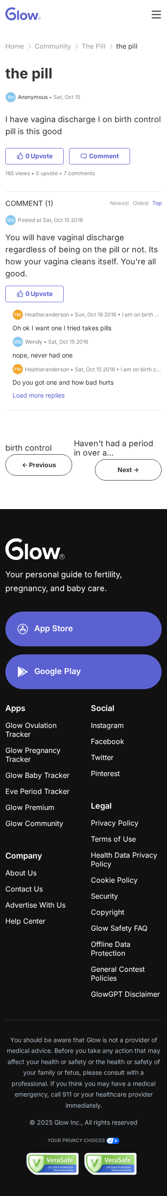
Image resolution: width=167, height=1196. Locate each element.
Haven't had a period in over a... (113, 448)
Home (14, 46)
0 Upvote (39, 156)
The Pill (93, 46)
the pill (127, 46)
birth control (28, 447)
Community (53, 46)
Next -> (128, 469)
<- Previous (39, 465)
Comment (104, 156)
